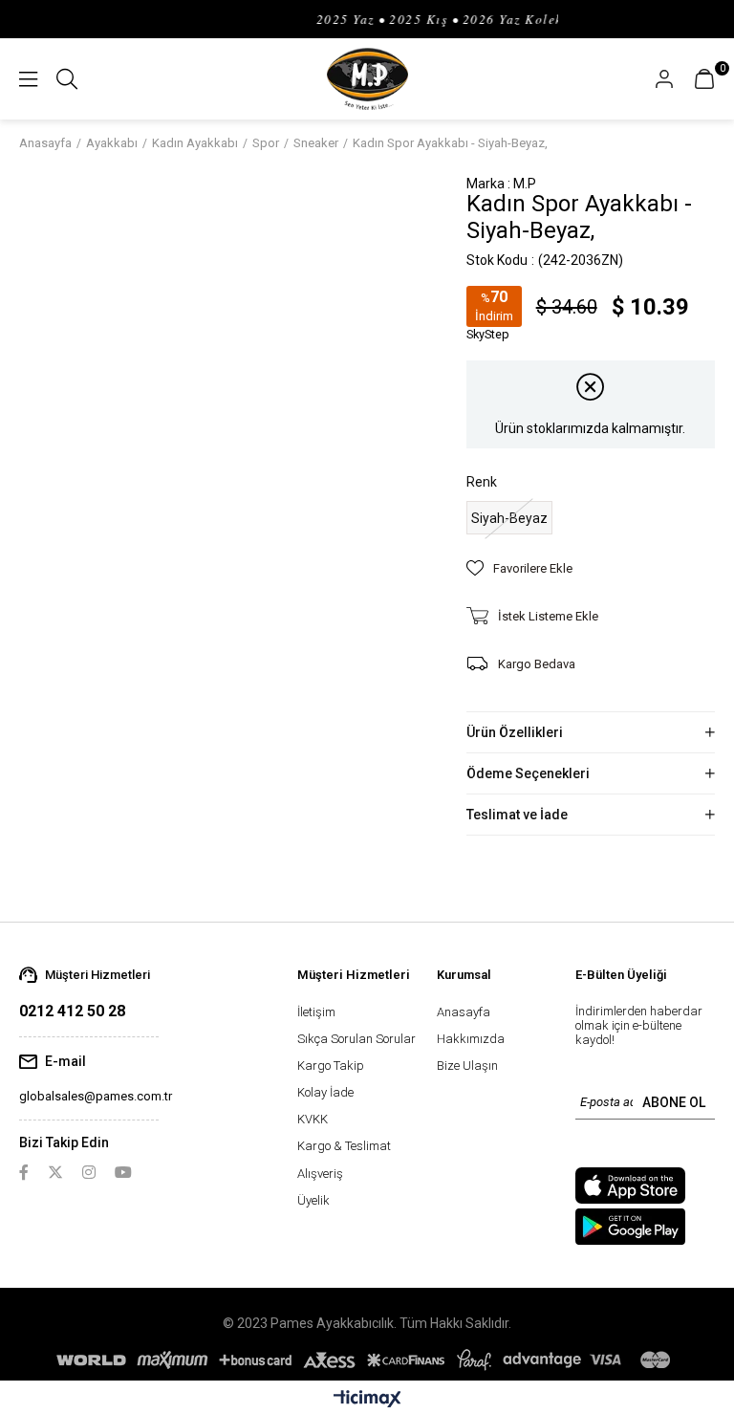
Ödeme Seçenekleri (528, 773)
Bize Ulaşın (467, 1065)
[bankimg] (367, 1360)
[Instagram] (89, 1172)
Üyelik (313, 1200)
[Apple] (630, 1185)
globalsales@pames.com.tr (95, 1096)
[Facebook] (24, 1172)
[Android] (630, 1226)
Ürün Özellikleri (514, 732)
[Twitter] (55, 1172)
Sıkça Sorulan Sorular (356, 1039)
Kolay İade (325, 1092)
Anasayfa (463, 1012)
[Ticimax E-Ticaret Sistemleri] (367, 1400)
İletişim (316, 1012)
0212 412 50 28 (72, 1011)
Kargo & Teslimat (344, 1146)
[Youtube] (123, 1172)
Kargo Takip (330, 1065)
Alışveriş (320, 1173)
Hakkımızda (471, 1039)
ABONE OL (673, 1102)
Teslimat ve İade (517, 814)
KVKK (312, 1119)
